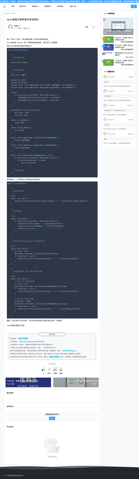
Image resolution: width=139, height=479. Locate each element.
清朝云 (16, 26)
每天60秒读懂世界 (127, 42)
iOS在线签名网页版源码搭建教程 (119, 86)
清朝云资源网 (54, 357)
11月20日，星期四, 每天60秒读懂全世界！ (124, 62)
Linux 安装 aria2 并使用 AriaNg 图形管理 (117, 32)
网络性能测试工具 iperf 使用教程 (124, 54)
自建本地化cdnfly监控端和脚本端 (119, 100)
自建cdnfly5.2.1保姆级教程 (117, 115)
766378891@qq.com (69, 351)
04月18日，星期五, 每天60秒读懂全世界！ (124, 46)
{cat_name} (129, 57)
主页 (9, 13)
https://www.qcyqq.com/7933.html (31, 341)
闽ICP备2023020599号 (15, 476)
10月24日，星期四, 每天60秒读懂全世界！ (124, 39)
